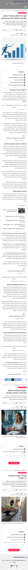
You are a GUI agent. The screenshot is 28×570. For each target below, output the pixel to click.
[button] (25, 7)
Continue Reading (14, 463)
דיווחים (19, 374)
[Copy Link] (19, 30)
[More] (14, 30)
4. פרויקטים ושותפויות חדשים (17, 82)
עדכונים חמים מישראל (12, 362)
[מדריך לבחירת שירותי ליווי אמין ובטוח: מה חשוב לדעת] (21, 210)
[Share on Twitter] (21, 30)
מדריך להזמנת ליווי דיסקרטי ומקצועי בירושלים (13, 228)
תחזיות (9, 374)
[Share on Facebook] (23, 30)
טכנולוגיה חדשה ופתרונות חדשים (16, 77)
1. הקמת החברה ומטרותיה (18, 74)
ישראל (12, 374)
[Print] (16, 30)
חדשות (16, 374)
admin (22, 33)
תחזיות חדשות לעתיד (19, 80)
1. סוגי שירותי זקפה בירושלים (17, 534)
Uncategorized (22, 12)
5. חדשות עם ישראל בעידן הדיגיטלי (16, 85)
